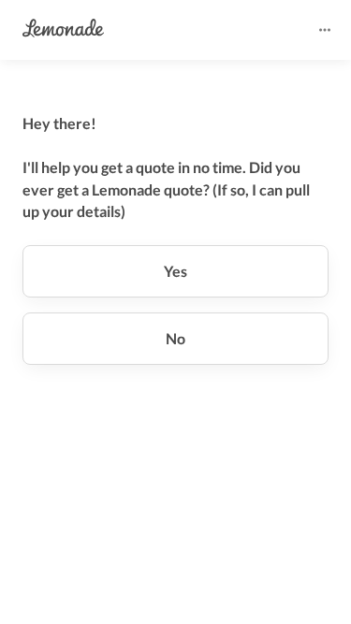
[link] (63, 29)
